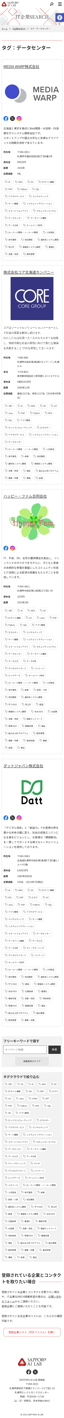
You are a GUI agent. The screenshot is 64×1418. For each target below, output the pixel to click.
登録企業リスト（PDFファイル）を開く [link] (32, 1332)
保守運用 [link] (12, 239)
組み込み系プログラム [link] (49, 470)
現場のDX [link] (12, 725)
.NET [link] (10, 405)
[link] (59, 17)
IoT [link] (55, 405)
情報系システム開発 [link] (31, 246)
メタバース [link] (13, 1185)
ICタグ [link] (35, 897)
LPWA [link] (34, 1098)
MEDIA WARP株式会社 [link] (21, 66)
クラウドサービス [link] (16, 196)
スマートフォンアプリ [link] (18, 210)
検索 (52, 4)
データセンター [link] (15, 217)
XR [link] (9, 1112)
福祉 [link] (29, 470)
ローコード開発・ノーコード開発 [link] (23, 232)
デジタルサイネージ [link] (17, 668)
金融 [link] (41, 478)
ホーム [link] (5, 28)
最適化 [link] (52, 246)
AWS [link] (20, 181)
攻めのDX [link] (38, 711)
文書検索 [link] (29, 991)
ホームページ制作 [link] (34, 225)
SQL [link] (37, 189)
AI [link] (9, 181)
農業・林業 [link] (13, 478)
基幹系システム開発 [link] (50, 239)
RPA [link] (50, 413)
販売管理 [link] (30, 254)
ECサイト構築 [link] (48, 181)
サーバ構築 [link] (13, 203)
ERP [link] (21, 897)
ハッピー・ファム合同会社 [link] (25, 496)
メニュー (60, 4)
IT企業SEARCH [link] (18, 28)
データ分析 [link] (13, 225)
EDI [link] (9, 897)
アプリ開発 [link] (25, 420)
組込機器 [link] (40, 1012)
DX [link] (32, 181)
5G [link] (22, 1084)
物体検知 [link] (47, 998)
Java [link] (10, 413)
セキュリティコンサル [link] (46, 210)
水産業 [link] (54, 711)
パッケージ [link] (39, 668)
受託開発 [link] (28, 239)
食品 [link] (23, 747)
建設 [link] (41, 704)
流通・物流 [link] (13, 254)
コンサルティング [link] (40, 196)
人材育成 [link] (50, 232)
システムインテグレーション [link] (39, 203)
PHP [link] (10, 189)
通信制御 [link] (30, 740)
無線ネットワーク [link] (34, 718)
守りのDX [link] (12, 704)
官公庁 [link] (11, 246)
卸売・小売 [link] (42, 689)
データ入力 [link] (13, 661)
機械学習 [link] (12, 998)
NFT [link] (47, 1098)
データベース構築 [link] (38, 217)
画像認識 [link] (29, 725)
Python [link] (24, 189)
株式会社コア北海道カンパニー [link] (28, 272)
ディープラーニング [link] (35, 947)
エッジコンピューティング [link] (20, 427)
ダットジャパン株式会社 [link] (23, 765)
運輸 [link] (29, 478)
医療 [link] (27, 456)
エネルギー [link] (45, 427)
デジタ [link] (37, 1163)
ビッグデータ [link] (14, 675)
